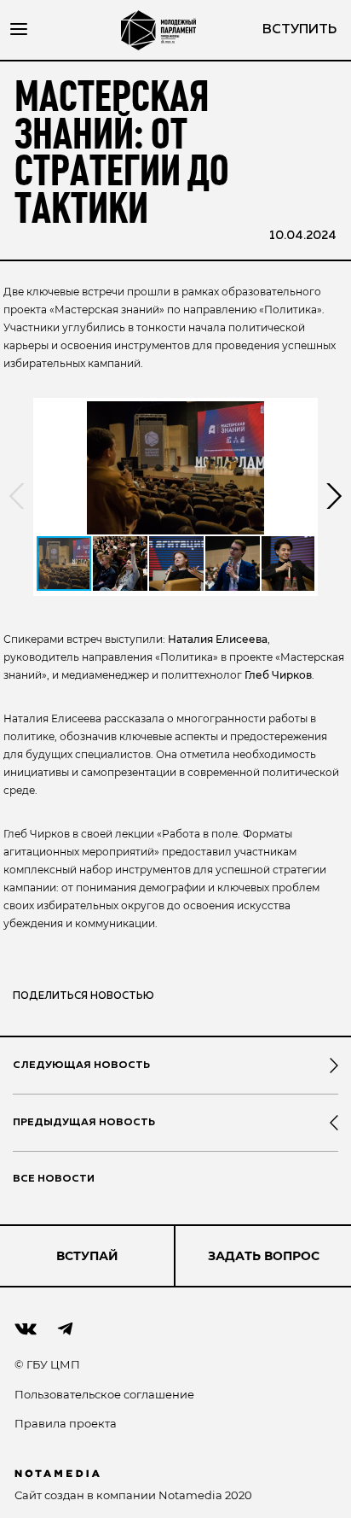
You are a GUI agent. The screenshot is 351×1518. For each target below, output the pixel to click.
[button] (175, 467)
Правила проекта (65, 1423)
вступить (299, 30)
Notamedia (190, 1495)
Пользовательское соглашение (104, 1394)
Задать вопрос (263, 1256)
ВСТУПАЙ (87, 1256)
